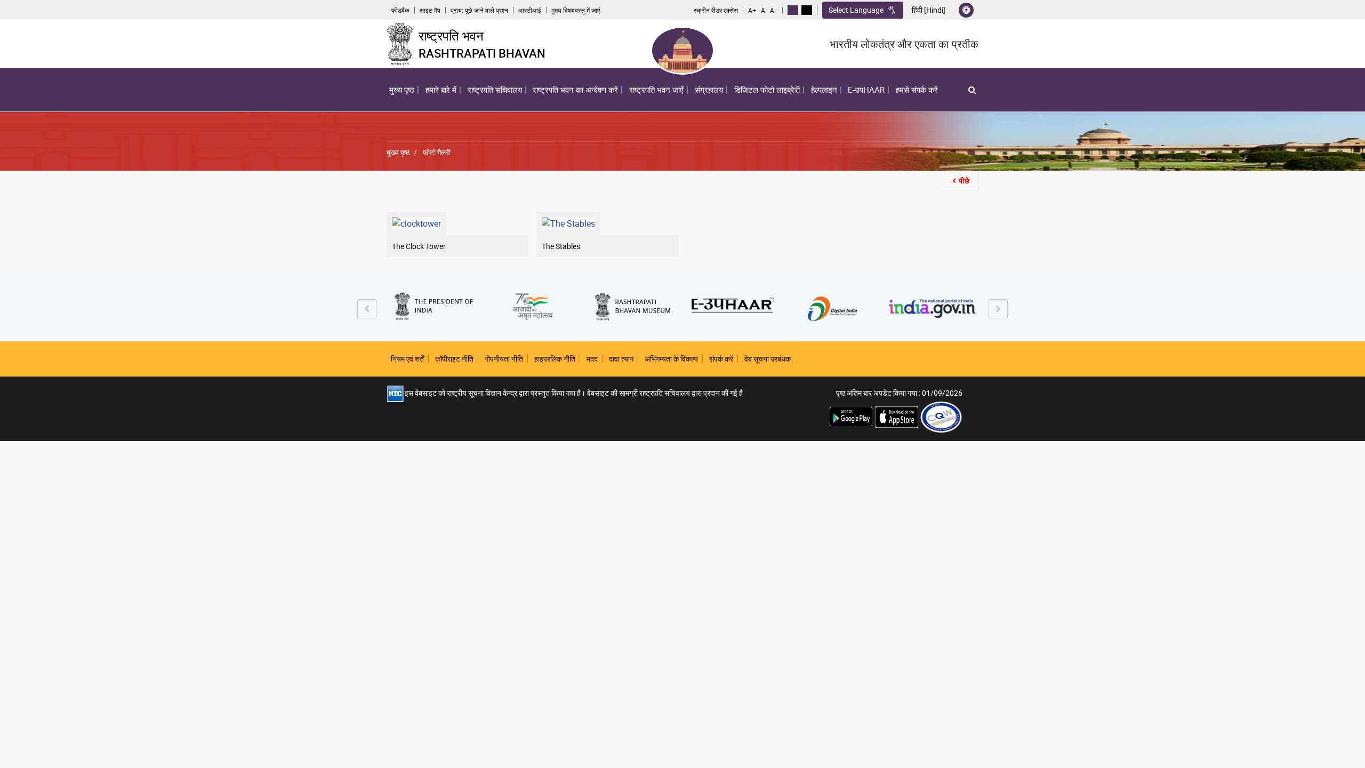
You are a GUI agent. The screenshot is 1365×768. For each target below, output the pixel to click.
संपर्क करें (721, 359)
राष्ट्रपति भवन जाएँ (656, 89)
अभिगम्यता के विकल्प (671, 359)
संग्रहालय (709, 89)
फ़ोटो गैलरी (437, 152)
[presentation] (366, 308)
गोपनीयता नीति (504, 359)
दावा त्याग (621, 359)
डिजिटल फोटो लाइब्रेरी (767, 89)
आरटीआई (529, 10)
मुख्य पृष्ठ (401, 89)
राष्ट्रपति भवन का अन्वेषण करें (574, 92)
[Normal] (793, 10)
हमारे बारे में (439, 92)
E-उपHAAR (866, 89)
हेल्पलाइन (824, 89)
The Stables (561, 246)
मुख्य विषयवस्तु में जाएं (575, 10)
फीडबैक (400, 10)
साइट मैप (430, 10)
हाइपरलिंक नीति (554, 359)
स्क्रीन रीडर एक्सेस (716, 10)
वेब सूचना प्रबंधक (767, 359)
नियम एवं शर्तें (407, 359)
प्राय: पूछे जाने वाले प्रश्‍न (479, 10)
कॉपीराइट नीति (454, 359)
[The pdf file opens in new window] (941, 416)
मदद (592, 359)
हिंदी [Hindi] (928, 10)
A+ (752, 10)
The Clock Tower (419, 246)
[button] (972, 89)
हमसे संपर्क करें (917, 89)
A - (773, 10)
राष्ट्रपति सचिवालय (495, 89)
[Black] (806, 10)
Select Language (856, 10)
